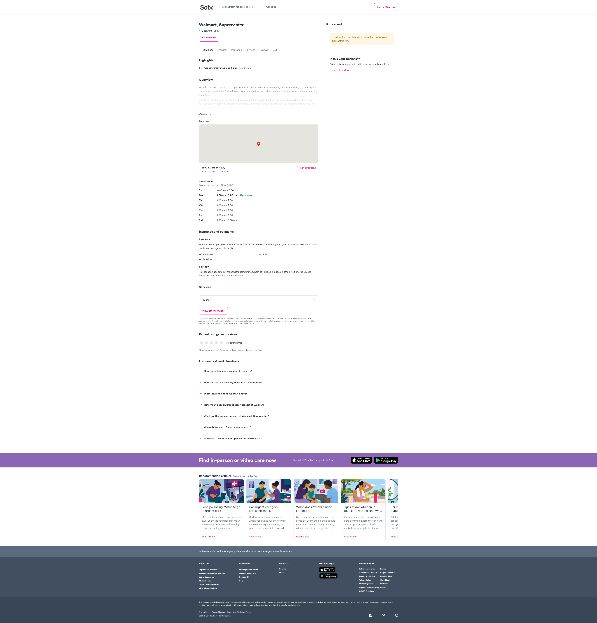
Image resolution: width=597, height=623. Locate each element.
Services (250, 49)
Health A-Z (244, 577)
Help (241, 580)
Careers (282, 568)
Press (281, 572)
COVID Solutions (366, 591)
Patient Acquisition (367, 576)
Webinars (384, 583)
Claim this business (340, 70)
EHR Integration (366, 583)
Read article (208, 536)
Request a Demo (387, 572)
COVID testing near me (209, 584)
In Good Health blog (247, 573)
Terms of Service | (219, 612)
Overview (221, 49)
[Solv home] (207, 7)
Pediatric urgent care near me (212, 573)
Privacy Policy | (205, 612)
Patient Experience (367, 568)
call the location (234, 275)
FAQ (274, 49)
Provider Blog (386, 576)
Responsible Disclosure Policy (239, 612)
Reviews (263, 49)
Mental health (205, 580)
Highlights (207, 49)
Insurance (236, 49)
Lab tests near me (206, 577)
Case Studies (385, 580)
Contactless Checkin (368, 572)
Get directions (308, 167)
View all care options (208, 588)
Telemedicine (365, 580)
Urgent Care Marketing (369, 587)
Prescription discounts (249, 569)
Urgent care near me (208, 569)
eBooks (383, 587)
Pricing (383, 568)
